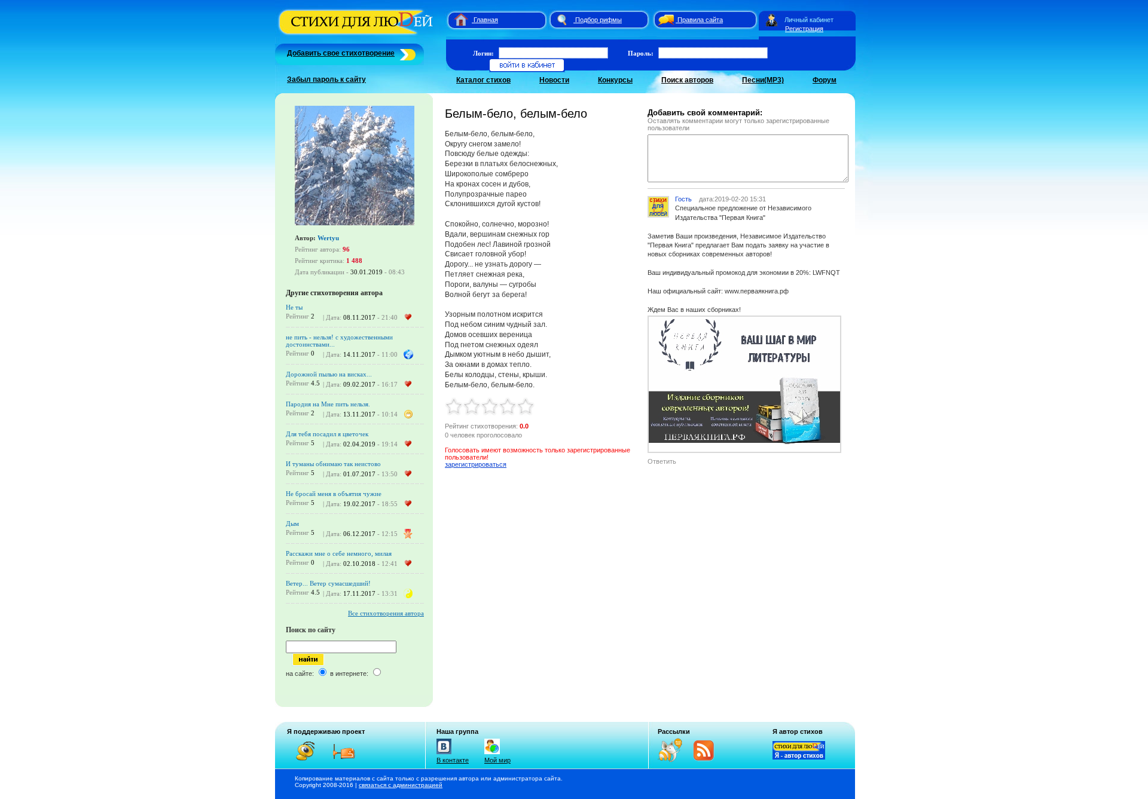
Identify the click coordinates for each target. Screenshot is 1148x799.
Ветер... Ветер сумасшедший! (328, 583)
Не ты (294, 307)
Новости (554, 80)
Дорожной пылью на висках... (329, 374)
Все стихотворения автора (386, 613)
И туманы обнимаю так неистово (333, 463)
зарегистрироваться (475, 464)
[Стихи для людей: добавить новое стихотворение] (406, 53)
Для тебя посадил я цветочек (327, 433)
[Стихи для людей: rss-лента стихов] (674, 759)
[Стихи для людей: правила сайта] (664, 19)
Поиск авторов (687, 80)
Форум (824, 80)
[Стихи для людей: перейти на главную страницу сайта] (456, 19)
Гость (683, 199)
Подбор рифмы (598, 19)
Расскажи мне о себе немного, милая (339, 553)
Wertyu (328, 237)
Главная (486, 19)
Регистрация (804, 28)
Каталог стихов (483, 80)
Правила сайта (700, 19)
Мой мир (497, 760)
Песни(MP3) (763, 80)
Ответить (662, 461)
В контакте (452, 760)
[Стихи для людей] (357, 34)
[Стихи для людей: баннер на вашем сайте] (799, 757)
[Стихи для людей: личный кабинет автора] (771, 19)
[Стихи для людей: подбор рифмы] (561, 19)
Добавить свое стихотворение (341, 53)
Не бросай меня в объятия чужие (333, 493)
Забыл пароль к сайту (326, 79)
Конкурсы (615, 80)
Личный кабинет (808, 19)
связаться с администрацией (400, 785)
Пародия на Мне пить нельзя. (328, 404)
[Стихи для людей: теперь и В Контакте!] (443, 754)
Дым (292, 523)
